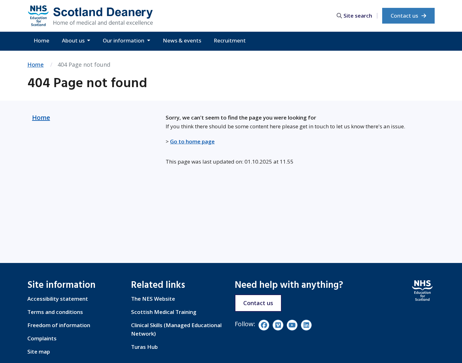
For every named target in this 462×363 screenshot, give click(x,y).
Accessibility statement (57, 298)
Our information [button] (124, 40)
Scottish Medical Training (163, 312)
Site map (38, 351)
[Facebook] (263, 325)
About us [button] (74, 40)
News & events (182, 40)
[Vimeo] (277, 325)
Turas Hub (144, 346)
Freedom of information (58, 325)
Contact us (405, 15)
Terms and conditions (55, 312)
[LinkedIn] (306, 325)
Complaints (42, 338)
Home (41, 40)
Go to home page (192, 141)
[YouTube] (292, 325)
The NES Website (153, 298)
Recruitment (230, 40)
